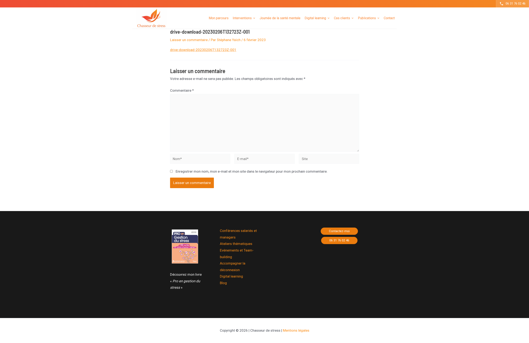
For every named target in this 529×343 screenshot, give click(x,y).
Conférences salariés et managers (238, 234)
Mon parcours (219, 18)
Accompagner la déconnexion (232, 266)
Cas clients (342, 18)
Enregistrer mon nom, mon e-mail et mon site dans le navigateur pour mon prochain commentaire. (252, 171)
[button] (339, 231)
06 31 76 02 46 (515, 3)
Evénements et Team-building (237, 253)
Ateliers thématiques (236, 244)
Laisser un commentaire (189, 40)
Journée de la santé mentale (280, 18)
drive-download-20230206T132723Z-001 (203, 50)
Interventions (242, 18)
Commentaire (182, 90)
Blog (223, 283)
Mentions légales (296, 330)
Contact (389, 18)
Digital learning (231, 276)
